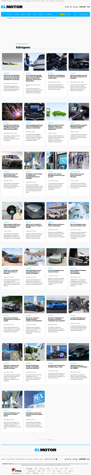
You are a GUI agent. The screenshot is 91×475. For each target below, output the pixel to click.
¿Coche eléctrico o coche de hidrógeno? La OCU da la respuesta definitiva (78, 126)
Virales (34, 14)
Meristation (67, 473)
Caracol (70, 469)
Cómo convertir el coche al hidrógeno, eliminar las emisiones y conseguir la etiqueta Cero (56, 127)
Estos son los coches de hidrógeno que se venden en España (12, 319)
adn (65, 469)
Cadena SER (56, 469)
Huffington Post (31, 471)
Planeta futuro (64, 471)
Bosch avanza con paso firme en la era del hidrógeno (77, 175)
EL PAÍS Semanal (59, 471)
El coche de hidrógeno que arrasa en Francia (56, 271)
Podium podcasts (42, 473)
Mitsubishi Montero (17, 0)
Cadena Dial (54, 471)
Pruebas (29, 14)
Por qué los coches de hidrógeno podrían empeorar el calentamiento (34, 319)
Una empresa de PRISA (17, 470)
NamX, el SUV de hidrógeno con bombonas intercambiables (78, 272)
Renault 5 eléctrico (60, 0)
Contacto (41, 459)
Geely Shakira (52, 0)
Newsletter (50, 14)
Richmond (28, 473)
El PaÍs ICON (48, 473)
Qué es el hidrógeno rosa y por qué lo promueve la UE (78, 225)
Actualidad (9, 14)
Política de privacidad (10, 459)
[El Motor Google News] (56, 459)
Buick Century (9, 0)
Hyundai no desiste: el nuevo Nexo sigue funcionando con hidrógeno (78, 77)
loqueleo (61, 473)
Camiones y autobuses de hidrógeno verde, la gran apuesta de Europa (11, 367)
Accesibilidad (36, 459)
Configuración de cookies (20, 459)
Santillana (42, 469)
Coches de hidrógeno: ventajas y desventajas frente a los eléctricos (32, 367)
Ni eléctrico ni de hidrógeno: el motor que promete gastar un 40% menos (56, 77)
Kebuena (69, 471)
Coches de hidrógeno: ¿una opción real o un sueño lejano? (12, 414)
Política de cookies (29, 459)
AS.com (61, 469)
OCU (34, 0)
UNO (39, 471)
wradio (43, 471)
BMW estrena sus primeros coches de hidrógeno (56, 225)
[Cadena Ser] (88, 7)
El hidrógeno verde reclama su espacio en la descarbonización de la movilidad (34, 176)
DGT (48, 0)
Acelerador (43, 0)
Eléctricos (16, 14)
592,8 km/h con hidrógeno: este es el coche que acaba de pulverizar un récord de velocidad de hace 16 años (12, 77)
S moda (54, 473)
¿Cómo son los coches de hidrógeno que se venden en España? (34, 226)
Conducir (23, 14)
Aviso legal (3, 459)
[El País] (67, 7)
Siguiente (49, 439)
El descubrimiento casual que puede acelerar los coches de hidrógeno (33, 272)
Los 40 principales (36, 469)
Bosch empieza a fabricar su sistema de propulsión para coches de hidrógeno (12, 226)
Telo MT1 (38, 0)
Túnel (24, 0)
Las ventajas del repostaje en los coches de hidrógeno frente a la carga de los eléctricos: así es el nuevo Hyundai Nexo (34, 78)
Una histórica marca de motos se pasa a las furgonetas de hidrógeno (11, 175)
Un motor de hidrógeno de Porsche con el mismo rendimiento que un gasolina (56, 319)
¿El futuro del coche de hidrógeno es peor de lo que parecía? (56, 175)
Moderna (35, 473)
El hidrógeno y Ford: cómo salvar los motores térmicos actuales (34, 414)
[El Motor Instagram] (52, 459)
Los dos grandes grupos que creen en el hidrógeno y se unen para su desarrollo (34, 126)
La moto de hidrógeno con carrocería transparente (78, 318)
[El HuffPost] (82, 7)
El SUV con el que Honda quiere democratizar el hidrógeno (11, 272)
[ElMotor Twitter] (50, 459)
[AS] (71, 7)
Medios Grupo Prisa (17, 473)
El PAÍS (29, 469)
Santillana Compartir (50, 469)
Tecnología (40, 14)
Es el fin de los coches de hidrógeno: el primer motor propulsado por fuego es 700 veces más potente (12, 127)
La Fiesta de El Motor (75, 171)
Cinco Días (48, 471)
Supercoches (7, 73)
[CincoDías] (75, 7)
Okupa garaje (29, 0)
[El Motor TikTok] (54, 459)
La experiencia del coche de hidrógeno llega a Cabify (56, 366)
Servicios (62, 14)
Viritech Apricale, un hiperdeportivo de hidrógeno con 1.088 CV (78, 367)
